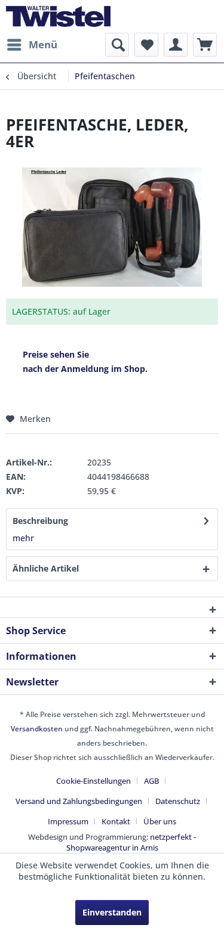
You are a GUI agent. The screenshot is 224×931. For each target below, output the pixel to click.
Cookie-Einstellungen (93, 780)
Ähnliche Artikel (46, 568)
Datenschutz (177, 801)
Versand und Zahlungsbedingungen (79, 801)
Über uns (159, 821)
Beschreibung (40, 520)
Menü (43, 44)
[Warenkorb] (205, 45)
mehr (23, 538)
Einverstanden (112, 912)
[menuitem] (31, 45)
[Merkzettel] (146, 45)
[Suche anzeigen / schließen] (117, 45)
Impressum (68, 821)
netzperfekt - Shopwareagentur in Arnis (131, 842)
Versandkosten (37, 729)
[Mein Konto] (176, 45)
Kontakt (116, 821)
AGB (151, 780)
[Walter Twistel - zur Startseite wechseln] (58, 16)
